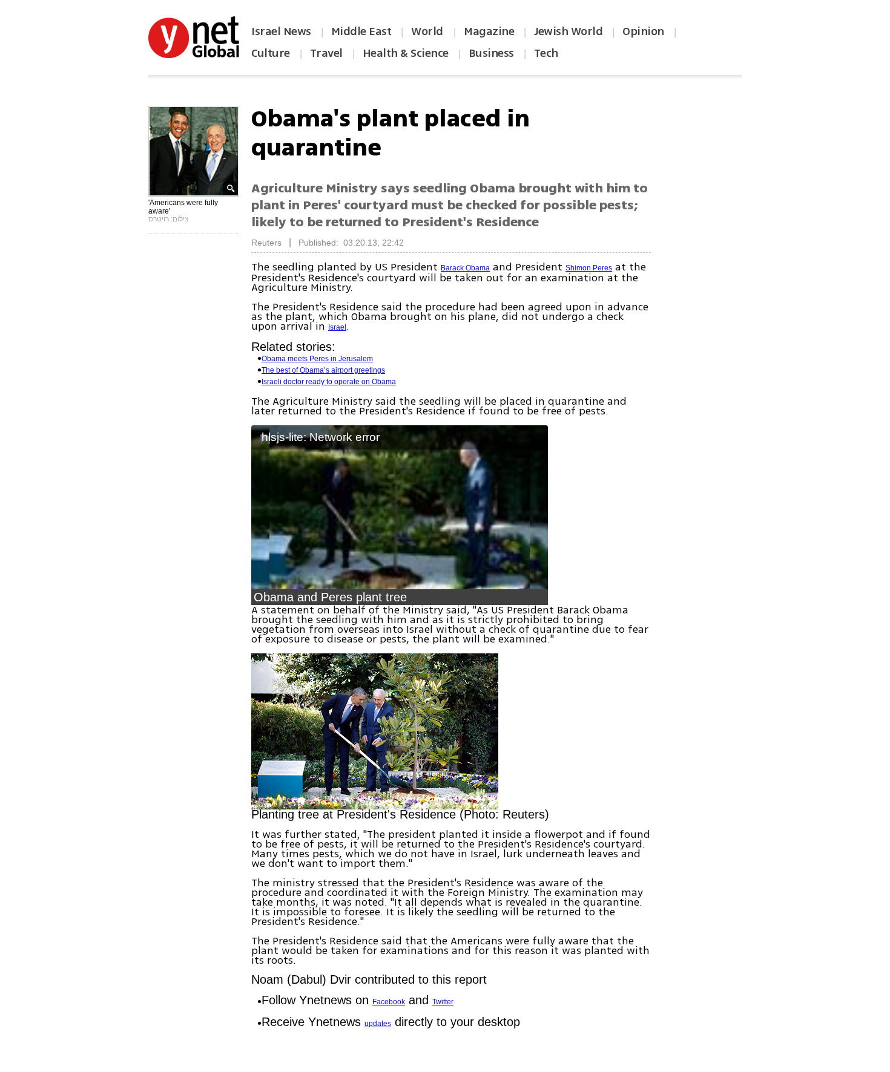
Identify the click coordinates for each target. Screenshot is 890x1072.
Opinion (643, 31)
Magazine (489, 31)
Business (491, 53)
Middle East (361, 31)
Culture (270, 53)
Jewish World (568, 31)
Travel (326, 53)
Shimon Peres (588, 268)
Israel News (281, 31)
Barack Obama (465, 268)
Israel (337, 327)
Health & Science (406, 53)
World (428, 31)
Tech (546, 53)
